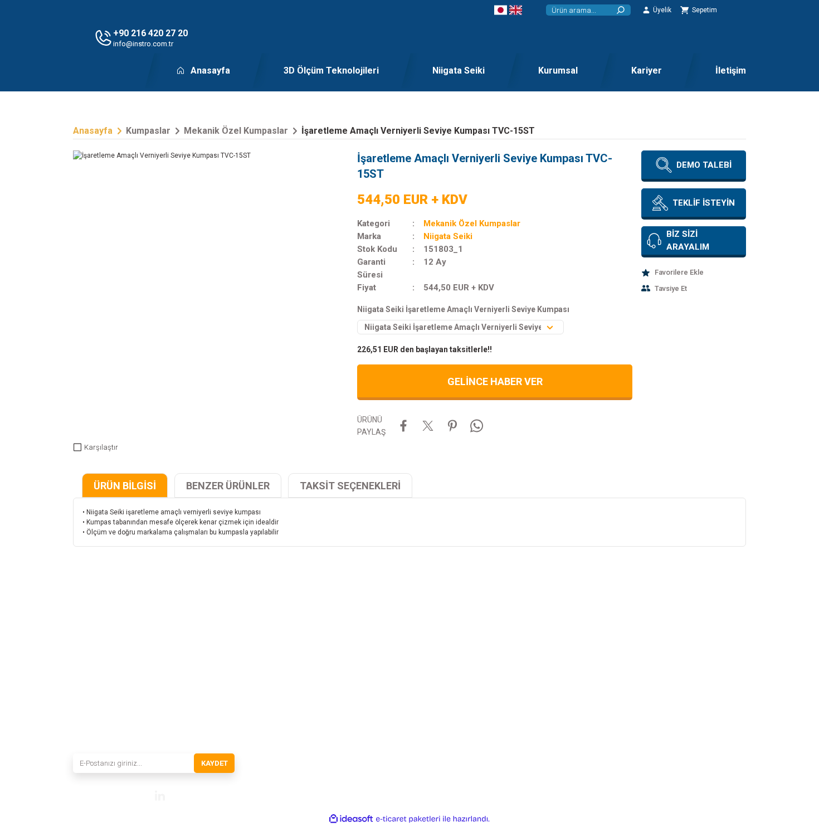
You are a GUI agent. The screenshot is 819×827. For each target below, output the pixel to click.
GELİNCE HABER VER (495, 381)
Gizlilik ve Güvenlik (555, 674)
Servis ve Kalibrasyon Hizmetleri (346, 689)
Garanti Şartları (550, 689)
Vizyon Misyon (321, 674)
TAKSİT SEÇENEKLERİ (350, 486)
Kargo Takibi (659, 674)
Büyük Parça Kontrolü (445, 705)
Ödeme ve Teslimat (555, 658)
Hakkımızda (317, 658)
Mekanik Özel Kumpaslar (471, 223)
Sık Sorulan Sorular (668, 658)
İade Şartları (545, 705)
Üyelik (650, 689)
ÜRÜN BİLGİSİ (125, 486)
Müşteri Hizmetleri (668, 642)
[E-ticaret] (408, 819)
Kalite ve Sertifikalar (328, 705)
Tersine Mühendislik (443, 658)
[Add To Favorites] (693, 272)
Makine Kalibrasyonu (444, 689)
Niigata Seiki (447, 236)
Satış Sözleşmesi (552, 642)
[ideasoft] (351, 819)
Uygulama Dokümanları (448, 642)
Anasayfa (314, 642)
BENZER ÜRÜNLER (228, 486)
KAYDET (214, 763)
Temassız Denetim (440, 674)
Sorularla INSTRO (326, 720)
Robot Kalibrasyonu (442, 720)
